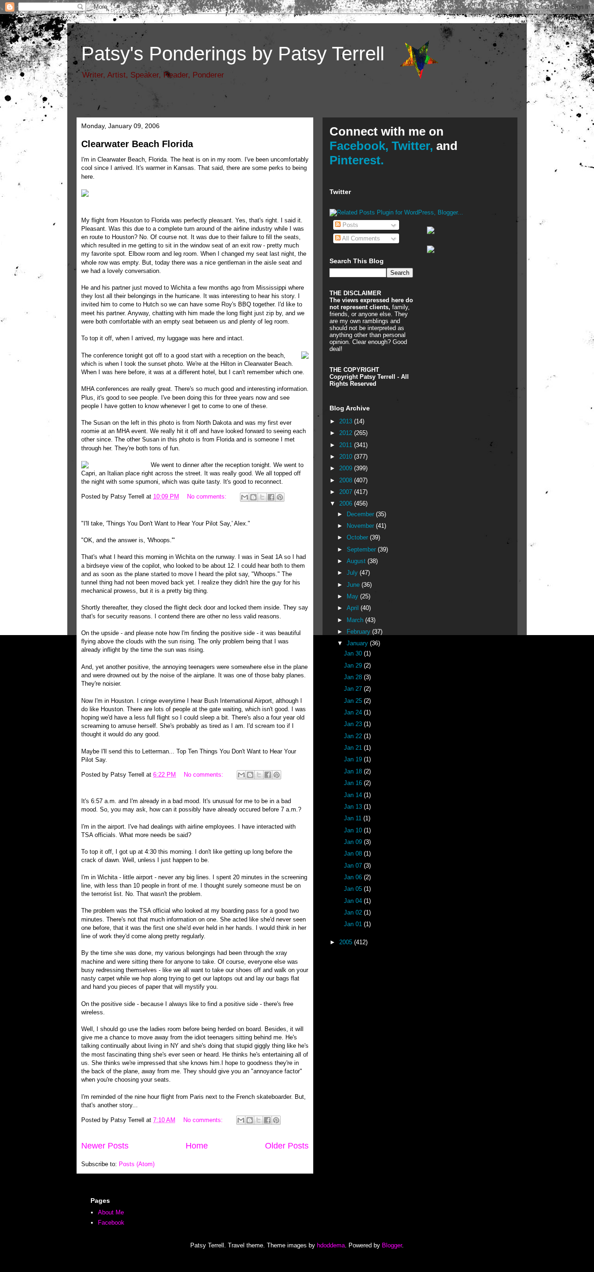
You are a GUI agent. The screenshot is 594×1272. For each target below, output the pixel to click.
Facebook (111, 1222)
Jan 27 (354, 688)
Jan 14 (354, 795)
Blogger (392, 1245)
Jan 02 (354, 912)
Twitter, (412, 146)
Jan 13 (354, 806)
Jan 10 (354, 830)
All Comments (360, 238)
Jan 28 (354, 677)
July (353, 572)
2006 (346, 503)
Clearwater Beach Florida (137, 144)
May (353, 596)
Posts (349, 224)
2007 (346, 491)
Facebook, (358, 146)
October (358, 537)
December (361, 514)
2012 (346, 432)
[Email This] (244, 497)
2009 (346, 468)
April (354, 607)
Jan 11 (353, 818)
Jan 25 (354, 700)
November (361, 525)
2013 (346, 421)
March (356, 620)
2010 (346, 456)
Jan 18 (354, 771)
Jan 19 (354, 759)
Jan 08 (354, 853)
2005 (346, 942)
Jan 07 (354, 865)
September (362, 549)
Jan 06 (354, 877)
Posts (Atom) (137, 1164)
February (359, 631)
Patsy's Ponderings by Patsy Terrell (232, 54)
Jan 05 (354, 888)
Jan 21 (354, 747)
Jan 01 (354, 924)
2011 (346, 444)
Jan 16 (354, 782)
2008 (346, 480)
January (358, 643)
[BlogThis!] (253, 497)
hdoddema (331, 1245)
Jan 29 (354, 665)
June (354, 584)
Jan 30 (354, 653)
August (357, 561)
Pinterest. (356, 160)
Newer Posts (105, 1145)
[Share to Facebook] (271, 497)
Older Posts (287, 1145)
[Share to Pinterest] (279, 497)
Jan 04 (354, 900)
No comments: (207, 496)
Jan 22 (354, 736)
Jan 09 (354, 841)
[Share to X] (262, 497)
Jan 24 (354, 712)
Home (197, 1145)
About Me (111, 1212)
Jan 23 (354, 723)
